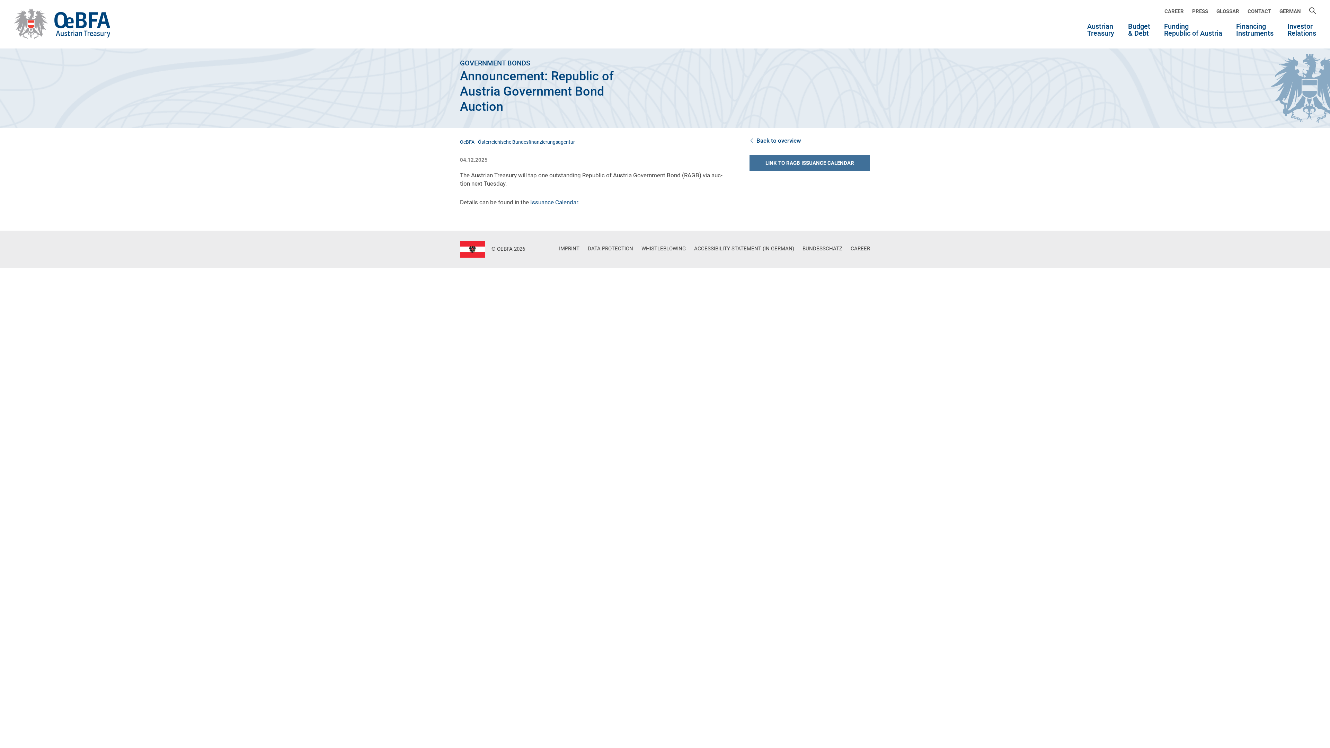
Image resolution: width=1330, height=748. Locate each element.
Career (1174, 11)
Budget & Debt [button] (1139, 30)
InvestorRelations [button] (1301, 30)
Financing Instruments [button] (1255, 30)
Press (1200, 11)
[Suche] (1312, 11)
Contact (1259, 11)
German (1290, 11)
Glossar (1227, 11)
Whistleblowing (663, 249)
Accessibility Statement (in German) (744, 249)
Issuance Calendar (554, 202)
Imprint (569, 249)
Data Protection (610, 249)
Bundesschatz (822, 249)
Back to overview (778, 140)
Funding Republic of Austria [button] (1193, 30)
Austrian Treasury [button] (1100, 30)
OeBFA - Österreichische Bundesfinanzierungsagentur (517, 142)
